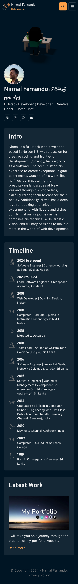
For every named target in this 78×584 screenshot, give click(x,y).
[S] (23, 118)
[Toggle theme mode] (63, 6)
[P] (31, 118)
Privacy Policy (39, 575)
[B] (7, 118)
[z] (15, 118)
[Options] (72, 6)
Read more (17, 548)
